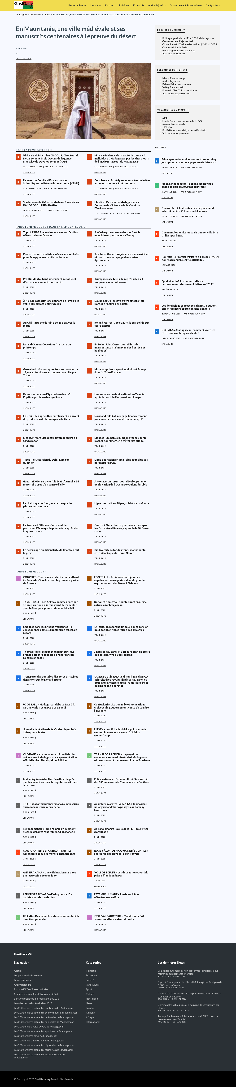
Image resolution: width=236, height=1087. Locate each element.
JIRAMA (167, 127)
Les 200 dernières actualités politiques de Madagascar (44, 1007)
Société (90, 979)
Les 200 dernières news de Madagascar (35, 1035)
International (93, 1021)
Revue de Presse (77, 5)
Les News (95, 5)
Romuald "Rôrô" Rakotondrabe (179, 90)
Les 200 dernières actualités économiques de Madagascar (45, 1012)
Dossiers (110, 5)
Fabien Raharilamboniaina (176, 84)
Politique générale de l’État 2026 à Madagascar (188, 38)
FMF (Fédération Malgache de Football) (184, 130)
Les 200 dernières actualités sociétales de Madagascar (44, 1021)
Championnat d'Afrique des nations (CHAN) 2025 (189, 44)
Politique (124, 5)
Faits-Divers (93, 984)
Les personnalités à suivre (28, 975)
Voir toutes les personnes (176, 93)
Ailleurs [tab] (160, 147)
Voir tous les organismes (175, 133)
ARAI (165, 118)
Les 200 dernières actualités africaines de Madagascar (43, 1049)
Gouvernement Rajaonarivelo (186, 5)
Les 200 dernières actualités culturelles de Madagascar (44, 1017)
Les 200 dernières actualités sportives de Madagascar (43, 1031)
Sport (89, 989)
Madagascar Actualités (29, 14)
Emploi (90, 1007)
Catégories (212, 5)
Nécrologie (92, 998)
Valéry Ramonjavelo (173, 87)
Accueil (18, 970)
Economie (138, 5)
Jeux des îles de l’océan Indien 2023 (33, 1003)
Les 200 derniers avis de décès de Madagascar (39, 1040)
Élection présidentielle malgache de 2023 (36, 998)
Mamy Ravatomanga (173, 78)
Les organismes (22, 979)
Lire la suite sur (23, 58)
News (47, 14)
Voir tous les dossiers (173, 53)
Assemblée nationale (173, 124)
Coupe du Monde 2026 (175, 47)
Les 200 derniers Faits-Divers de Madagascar (39, 1026)
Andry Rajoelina (157, 5)
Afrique (90, 1017)
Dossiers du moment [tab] (171, 30)
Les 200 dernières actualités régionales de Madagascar (44, 1045)
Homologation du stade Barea (178, 50)
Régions (90, 1012)
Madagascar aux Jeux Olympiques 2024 (36, 993)
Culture (90, 993)
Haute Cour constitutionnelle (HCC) (182, 121)
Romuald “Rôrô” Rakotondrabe (31, 989)
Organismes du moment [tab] (173, 110)
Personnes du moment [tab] (172, 70)
